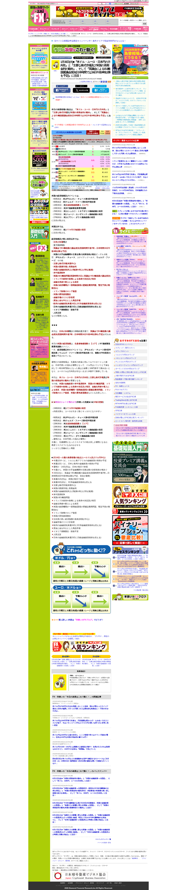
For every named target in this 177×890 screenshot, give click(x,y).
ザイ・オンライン (102, 885)
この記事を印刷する (85, 81)
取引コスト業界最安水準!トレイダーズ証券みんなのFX (39, 113)
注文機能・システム (123, 393)
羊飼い (55, 70)
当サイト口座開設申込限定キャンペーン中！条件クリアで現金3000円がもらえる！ (90, 41)
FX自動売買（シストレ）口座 (126, 407)
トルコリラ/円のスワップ (124, 355)
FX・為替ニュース (122, 386)
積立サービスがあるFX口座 (125, 397)
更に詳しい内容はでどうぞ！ (78, 620)
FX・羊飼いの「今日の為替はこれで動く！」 (55, 34)
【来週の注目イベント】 (39, 84)
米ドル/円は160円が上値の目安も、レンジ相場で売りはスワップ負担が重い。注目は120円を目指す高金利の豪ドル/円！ (42, 286)
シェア (62, 86)
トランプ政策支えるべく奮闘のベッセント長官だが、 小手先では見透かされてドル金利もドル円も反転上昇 (39, 352)
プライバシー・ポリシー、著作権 (85, 883)
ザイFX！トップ (33, 34)
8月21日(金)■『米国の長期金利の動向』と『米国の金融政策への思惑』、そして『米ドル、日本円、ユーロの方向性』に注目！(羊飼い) (132, 557)
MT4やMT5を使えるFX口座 (125, 404)
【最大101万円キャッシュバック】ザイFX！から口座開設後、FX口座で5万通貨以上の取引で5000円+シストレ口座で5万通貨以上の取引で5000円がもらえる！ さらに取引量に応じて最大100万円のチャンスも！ (131, 301)
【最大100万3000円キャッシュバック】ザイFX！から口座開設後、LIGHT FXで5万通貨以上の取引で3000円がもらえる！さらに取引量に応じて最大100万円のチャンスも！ (131, 313)
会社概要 (70, 883)
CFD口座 (118, 411)
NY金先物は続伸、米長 (38, 82)
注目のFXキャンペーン (124, 344)
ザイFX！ (123, 885)
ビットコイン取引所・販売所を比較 (128, 421)
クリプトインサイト (113, 885)
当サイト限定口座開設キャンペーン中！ (39, 122)
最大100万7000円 (39, 151)
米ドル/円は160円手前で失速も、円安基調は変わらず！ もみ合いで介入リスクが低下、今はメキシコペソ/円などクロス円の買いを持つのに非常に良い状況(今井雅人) (132, 571)
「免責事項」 (134, 858)
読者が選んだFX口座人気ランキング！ (129, 417)
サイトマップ (100, 883)
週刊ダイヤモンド (90, 885)
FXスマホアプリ (121, 390)
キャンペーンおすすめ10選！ (39, 49)
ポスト (82, 86)
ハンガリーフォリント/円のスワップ (129, 365)
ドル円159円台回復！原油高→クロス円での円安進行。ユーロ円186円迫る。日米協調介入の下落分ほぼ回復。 (40, 399)
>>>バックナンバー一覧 (103, 839)
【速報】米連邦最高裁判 (39, 85)
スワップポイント (122, 351)
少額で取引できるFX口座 (124, 376)
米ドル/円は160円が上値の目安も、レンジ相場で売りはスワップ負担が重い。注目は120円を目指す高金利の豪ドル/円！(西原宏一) (132, 585)
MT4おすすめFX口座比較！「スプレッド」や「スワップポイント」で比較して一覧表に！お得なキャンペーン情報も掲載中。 (131, 132)
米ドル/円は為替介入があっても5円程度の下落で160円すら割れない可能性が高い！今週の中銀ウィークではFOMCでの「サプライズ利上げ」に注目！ (42, 323)
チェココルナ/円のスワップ (125, 362)
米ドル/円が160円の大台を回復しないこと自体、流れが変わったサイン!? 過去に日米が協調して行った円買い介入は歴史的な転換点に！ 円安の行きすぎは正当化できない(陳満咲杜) (132, 564)
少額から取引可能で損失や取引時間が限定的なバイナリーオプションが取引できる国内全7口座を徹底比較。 (130, 83)
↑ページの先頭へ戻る (104, 842)
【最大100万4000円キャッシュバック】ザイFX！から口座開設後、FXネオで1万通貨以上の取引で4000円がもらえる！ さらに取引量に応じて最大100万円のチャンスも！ (131, 263)
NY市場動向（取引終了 (38, 80)
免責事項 (62, 883)
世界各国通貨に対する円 (39, 78)
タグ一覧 (109, 883)
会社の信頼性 (120, 383)
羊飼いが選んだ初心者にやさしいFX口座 (130, 372)
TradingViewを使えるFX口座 (126, 400)
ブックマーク (101, 86)
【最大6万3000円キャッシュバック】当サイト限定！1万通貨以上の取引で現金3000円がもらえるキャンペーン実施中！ (131, 272)
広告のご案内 (118, 883)
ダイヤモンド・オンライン (77, 885)
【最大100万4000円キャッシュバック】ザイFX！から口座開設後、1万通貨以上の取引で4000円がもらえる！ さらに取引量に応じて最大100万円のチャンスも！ (131, 240)
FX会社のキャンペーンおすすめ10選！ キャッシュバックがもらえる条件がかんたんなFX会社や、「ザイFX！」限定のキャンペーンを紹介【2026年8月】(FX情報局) (132, 578)
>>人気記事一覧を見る (141, 590)
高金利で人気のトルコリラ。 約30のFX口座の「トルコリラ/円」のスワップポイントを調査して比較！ (131, 100)
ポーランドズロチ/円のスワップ (127, 369)
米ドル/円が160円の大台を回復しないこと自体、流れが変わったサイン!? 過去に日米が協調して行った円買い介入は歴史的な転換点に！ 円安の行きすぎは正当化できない (42, 265)
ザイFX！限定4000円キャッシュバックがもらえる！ (39, 143)
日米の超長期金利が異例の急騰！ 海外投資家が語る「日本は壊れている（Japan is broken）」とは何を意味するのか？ (42, 303)
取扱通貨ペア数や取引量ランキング (128, 379)
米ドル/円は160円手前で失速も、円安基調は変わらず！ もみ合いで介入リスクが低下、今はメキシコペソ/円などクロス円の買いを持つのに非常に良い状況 (39, 377)
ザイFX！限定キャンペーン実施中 (39, 93)
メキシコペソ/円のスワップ (125, 358)
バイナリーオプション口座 (125, 414)
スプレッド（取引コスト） (125, 348)
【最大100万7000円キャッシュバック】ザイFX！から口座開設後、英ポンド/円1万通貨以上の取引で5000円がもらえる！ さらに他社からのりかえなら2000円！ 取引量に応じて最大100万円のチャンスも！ (131, 251)
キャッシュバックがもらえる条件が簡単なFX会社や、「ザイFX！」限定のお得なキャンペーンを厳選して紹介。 (80, 636)
